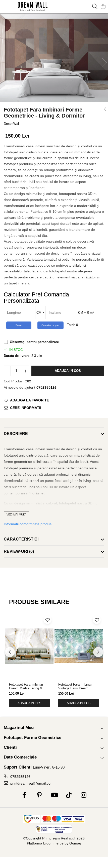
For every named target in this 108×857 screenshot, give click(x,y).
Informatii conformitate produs (27, 524)
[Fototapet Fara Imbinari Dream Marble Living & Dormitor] (29, 646)
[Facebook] (24, 795)
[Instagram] (83, 795)
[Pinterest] (39, 795)
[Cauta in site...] (94, 7)
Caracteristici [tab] (21, 539)
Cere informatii (25, 408)
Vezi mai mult (16, 514)
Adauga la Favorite (29, 400)
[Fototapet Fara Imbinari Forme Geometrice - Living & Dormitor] (54, 57)
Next (104, 63)
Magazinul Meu (19, 727)
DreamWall (12, 124)
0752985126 (19, 777)
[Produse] (7, 7)
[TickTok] (69, 795)
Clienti (10, 747)
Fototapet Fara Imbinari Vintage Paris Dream (75, 686)
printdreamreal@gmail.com (31, 783)
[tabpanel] (54, 57)
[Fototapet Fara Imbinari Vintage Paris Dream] (79, 646)
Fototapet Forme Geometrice (32, 737)
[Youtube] (54, 795)
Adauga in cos (68, 371)
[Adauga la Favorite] (47, 620)
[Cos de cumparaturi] (102, 7)
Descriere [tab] (16, 434)
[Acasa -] (33, 7)
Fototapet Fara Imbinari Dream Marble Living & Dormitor (26, 686)
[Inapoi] (104, 109)
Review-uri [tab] (19, 551)
